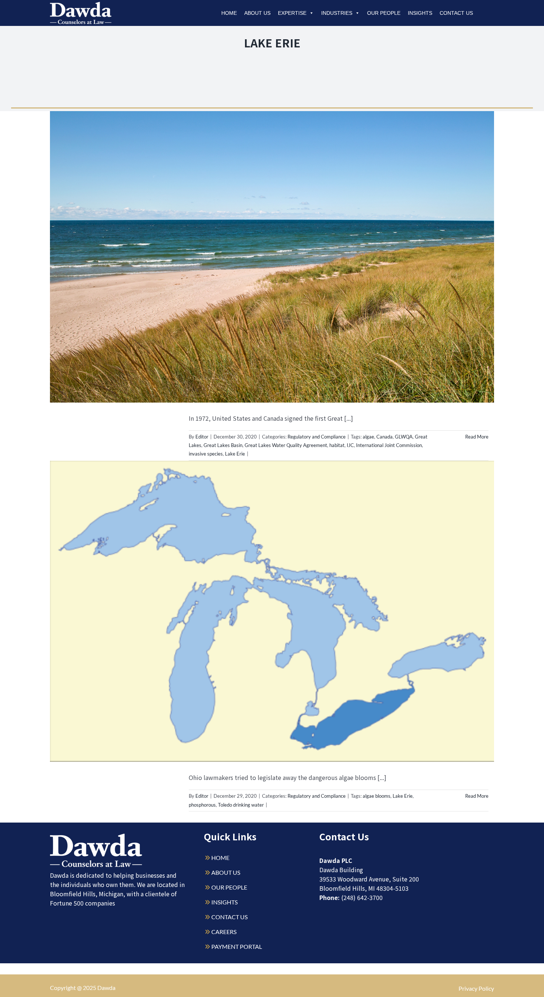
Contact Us (456, 13)
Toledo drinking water (241, 805)
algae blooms (376, 796)
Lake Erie (235, 454)
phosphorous (202, 805)
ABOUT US (225, 872)
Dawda (106, 987)
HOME (220, 857)
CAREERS (223, 931)
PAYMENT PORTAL (236, 946)
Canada (384, 437)
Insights (420, 13)
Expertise (292, 13)
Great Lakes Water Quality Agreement (286, 445)
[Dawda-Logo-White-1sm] (96, 836)
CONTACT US (229, 916)
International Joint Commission (389, 445)
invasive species (206, 454)
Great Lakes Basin (223, 445)
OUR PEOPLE (229, 887)
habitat (337, 445)
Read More (476, 437)
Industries (336, 13)
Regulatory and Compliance (317, 437)
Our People (383, 13)
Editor (201, 437)
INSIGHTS (224, 902)
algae (368, 437)
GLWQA (404, 437)
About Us (257, 13)
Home (229, 13)
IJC (350, 445)
